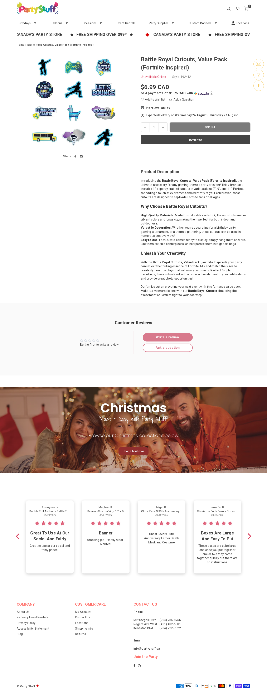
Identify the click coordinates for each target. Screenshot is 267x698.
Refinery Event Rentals (32, 617)
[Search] (228, 8)
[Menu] (232, 8)
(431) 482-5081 (170, 624)
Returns (80, 634)
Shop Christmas (134, 451)
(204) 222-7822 (170, 628)
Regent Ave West (145, 624)
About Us (23, 612)
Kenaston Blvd (143, 628)
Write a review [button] (168, 337)
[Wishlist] (238, 8)
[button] (246, 8)
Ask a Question (183, 99)
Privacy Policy (26, 623)
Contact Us (82, 617)
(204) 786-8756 (170, 620)
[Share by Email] (81, 156)
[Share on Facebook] (75, 156)
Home (20, 44)
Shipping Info (84, 628)
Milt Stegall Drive (145, 620)
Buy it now (195, 139)
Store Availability (158, 107)
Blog (20, 634)
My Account (83, 612)
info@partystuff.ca (147, 648)
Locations (81, 623)
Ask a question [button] (168, 348)
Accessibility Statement (33, 628)
